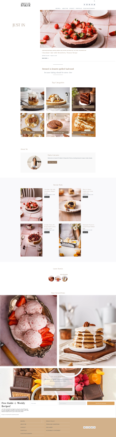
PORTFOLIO (79, 8)
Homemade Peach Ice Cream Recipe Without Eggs (89, 226)
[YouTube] (92, 5)
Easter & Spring (56, 50)
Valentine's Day (82, 50)
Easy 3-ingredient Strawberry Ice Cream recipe (28, 331)
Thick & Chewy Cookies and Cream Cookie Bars (88, 191)
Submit (58, 389)
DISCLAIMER (49, 427)
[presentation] (78, 29)
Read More (45, 58)
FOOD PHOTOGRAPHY (89, 8)
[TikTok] (94, 5)
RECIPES (22, 421)
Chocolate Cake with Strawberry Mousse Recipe (59, 53)
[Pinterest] (89, 5)
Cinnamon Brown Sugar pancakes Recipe (87, 331)
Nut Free (76, 50)
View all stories (64, 274)
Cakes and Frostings (47, 50)
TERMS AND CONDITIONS (52, 424)
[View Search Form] (94, 1)
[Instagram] (87, 5)
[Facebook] (84, 5)
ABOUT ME (65, 8)
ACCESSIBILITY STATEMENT (53, 430)
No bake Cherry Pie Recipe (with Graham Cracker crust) (50, 226)
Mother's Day (70, 50)
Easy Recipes (64, 50)
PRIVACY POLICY (50, 421)
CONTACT (71, 8)
